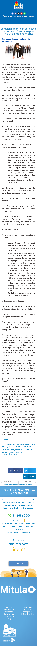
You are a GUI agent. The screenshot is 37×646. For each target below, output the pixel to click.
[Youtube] (21, 13)
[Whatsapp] (24, 13)
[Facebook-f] (15, 13)
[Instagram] (18, 13)
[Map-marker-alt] (12, 13)
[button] (18, 20)
